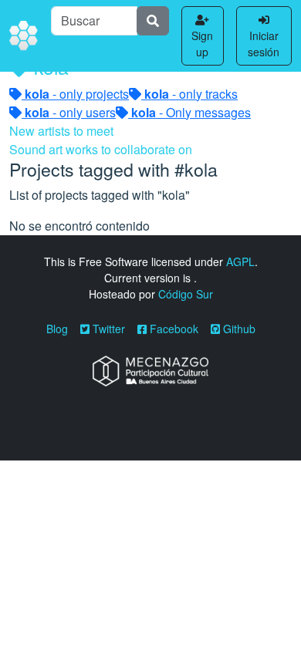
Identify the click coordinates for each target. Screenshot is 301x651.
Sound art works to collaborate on (100, 149)
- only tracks (191, 94)
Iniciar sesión (263, 43)
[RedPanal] (24, 36)
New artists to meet (61, 131)
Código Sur (185, 294)
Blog (57, 328)
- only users (70, 112)
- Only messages (191, 112)
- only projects (77, 94)
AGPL (240, 261)
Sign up (202, 43)
